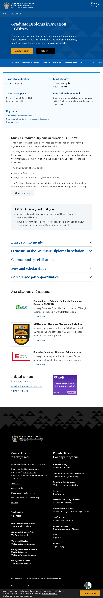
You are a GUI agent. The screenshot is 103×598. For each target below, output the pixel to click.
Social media (17, 488)
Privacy (31, 586)
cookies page (26, 596)
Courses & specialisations (75, 63)
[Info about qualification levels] (69, 83)
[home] (20, 5)
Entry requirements (30, 63)
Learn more (39, 316)
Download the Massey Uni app (25, 497)
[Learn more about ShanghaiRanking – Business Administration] (21, 356)
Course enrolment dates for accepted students (27, 119)
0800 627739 (29, 472)
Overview (15, 63)
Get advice (45, 51)
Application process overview (26, 386)
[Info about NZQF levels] (66, 86)
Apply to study (22, 51)
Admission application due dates (21, 115)
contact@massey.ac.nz (29, 469)
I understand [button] (90, 593)
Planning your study (22, 381)
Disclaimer (15, 586)
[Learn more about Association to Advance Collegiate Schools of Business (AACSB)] (21, 307)
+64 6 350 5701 (39, 475)
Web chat (15, 483)
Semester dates (13, 122)
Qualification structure (51, 63)
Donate (14, 502)
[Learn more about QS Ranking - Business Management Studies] (21, 334)
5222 (19, 478)
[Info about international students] (79, 93)
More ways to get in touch (23, 493)
